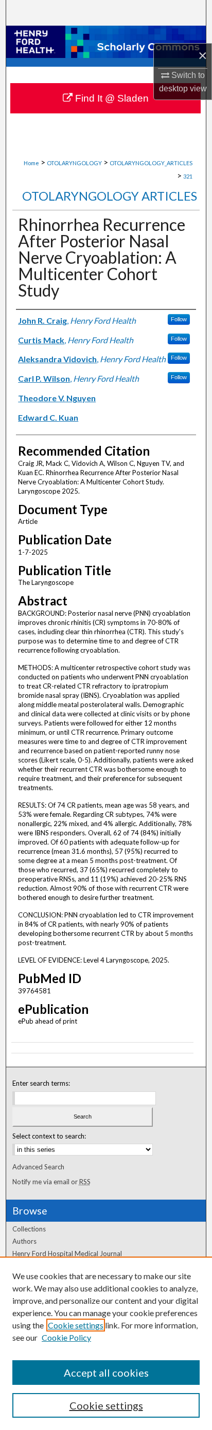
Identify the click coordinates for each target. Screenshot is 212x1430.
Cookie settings (75, 1325)
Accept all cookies (106, 1372)
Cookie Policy (66, 1337)
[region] (106, 1343)
